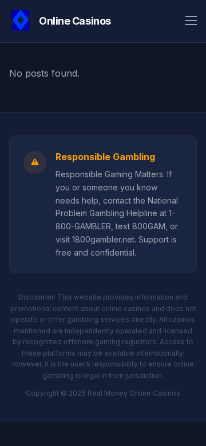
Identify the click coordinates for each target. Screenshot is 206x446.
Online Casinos (75, 21)
